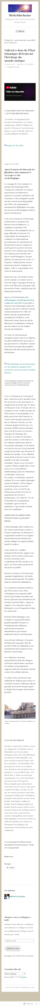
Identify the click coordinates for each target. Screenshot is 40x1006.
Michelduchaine (20, 15)
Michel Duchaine (25, 64)
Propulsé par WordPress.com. (20, 987)
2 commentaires (12, 67)
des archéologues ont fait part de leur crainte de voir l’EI (19, 300)
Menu (21, 31)
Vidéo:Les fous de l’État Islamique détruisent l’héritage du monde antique (19, 55)
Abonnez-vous (13, 948)
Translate (23, 977)
